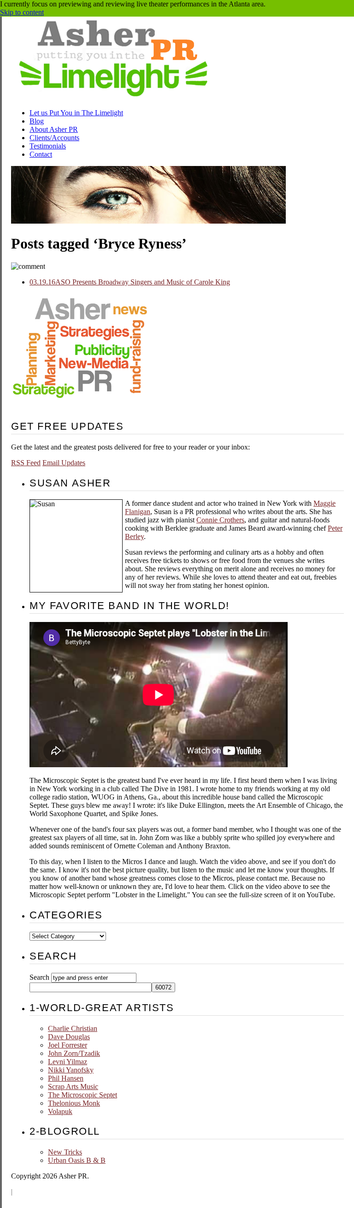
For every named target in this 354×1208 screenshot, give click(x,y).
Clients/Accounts (54, 138)
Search (39, 977)
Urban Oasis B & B (77, 1160)
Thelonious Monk (74, 1103)
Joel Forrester (67, 1045)
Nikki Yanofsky (71, 1070)
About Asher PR (54, 129)
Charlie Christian (72, 1028)
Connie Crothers (220, 520)
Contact (41, 154)
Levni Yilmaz (67, 1062)
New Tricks (65, 1152)
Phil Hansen (65, 1078)
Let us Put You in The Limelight (76, 113)
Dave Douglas (69, 1037)
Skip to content (22, 12)
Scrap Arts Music (73, 1086)
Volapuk (60, 1111)
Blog (37, 121)
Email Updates (63, 463)
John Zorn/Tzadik (74, 1053)
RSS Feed (26, 463)
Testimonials (48, 146)
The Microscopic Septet (82, 1095)
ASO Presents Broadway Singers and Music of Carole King (130, 282)
